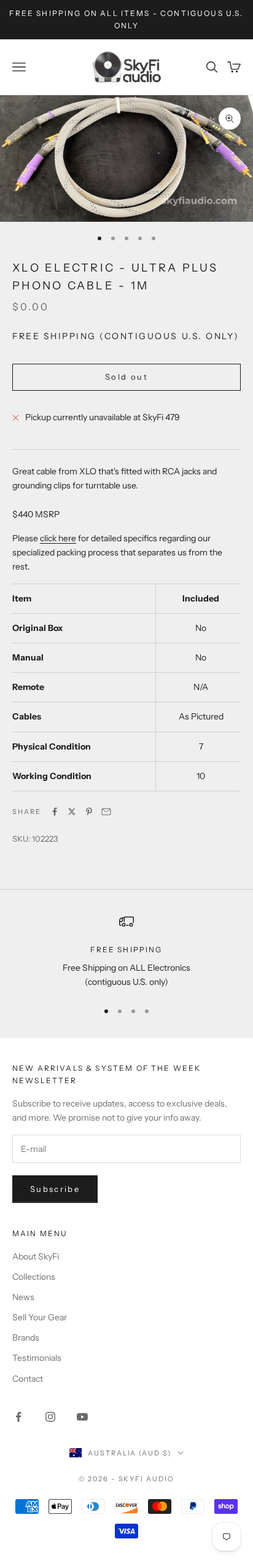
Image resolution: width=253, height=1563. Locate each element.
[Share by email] (106, 812)
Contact (27, 1378)
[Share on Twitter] (72, 812)
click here (58, 538)
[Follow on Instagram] (50, 1417)
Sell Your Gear (39, 1317)
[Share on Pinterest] (89, 812)
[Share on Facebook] (55, 812)
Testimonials (36, 1357)
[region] (126, 952)
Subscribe (55, 1189)
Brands (25, 1337)
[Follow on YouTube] (82, 1417)
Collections (33, 1276)
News (23, 1296)
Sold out (126, 377)
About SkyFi (35, 1256)
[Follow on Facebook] (18, 1417)
